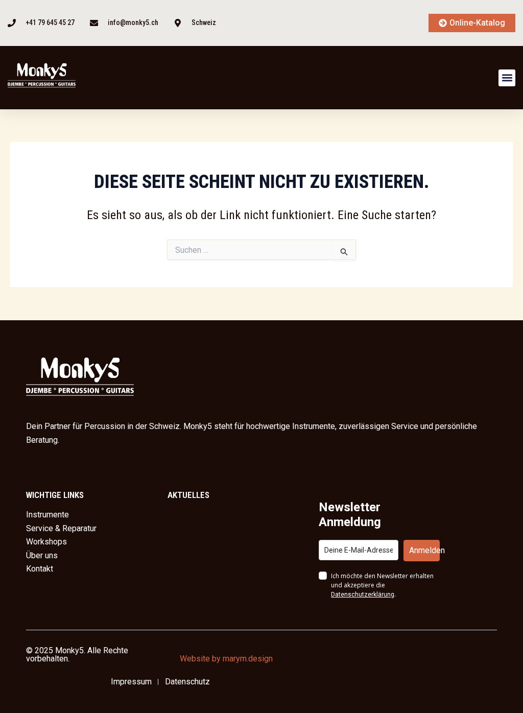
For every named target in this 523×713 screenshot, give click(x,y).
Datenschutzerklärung (362, 594)
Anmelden (424, 550)
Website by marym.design (226, 658)
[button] (506, 77)
